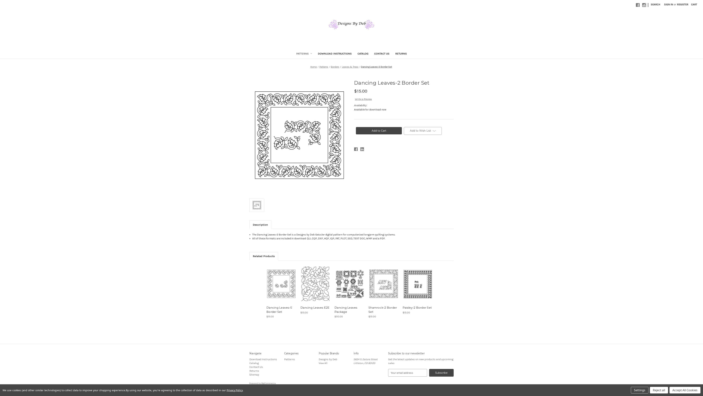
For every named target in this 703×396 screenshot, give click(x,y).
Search (655, 4)
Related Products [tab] (264, 256)
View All (323, 363)
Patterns (302, 53)
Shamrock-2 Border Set (383, 310)
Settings (639, 390)
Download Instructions (335, 53)
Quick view (281, 280)
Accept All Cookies (685, 390)
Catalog (363, 53)
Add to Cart (281, 287)
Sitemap (254, 374)
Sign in (668, 4)
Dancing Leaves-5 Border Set (279, 310)
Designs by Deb (328, 359)
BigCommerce (268, 383)
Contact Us (381, 53)
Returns (401, 53)
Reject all (659, 390)
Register (682, 4)
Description (260, 224)
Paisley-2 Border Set (417, 307)
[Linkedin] (362, 149)
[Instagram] (644, 5)
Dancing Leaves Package (345, 310)
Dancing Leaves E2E (315, 307)
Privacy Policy (235, 390)
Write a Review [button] (363, 99)
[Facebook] (638, 5)
